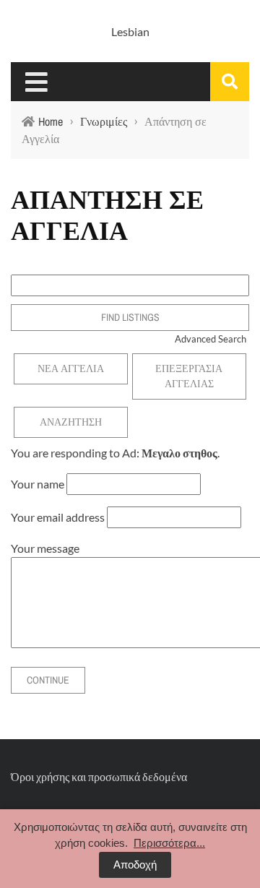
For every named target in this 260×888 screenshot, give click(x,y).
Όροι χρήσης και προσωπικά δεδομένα (99, 776)
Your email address (58, 517)
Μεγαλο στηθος (179, 453)
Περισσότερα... (169, 843)
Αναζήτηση (71, 421)
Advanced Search (210, 339)
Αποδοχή (135, 864)
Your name (37, 484)
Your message (45, 548)
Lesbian (130, 31)
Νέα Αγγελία (71, 368)
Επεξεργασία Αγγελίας (188, 376)
